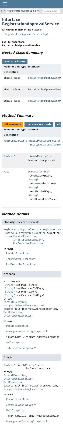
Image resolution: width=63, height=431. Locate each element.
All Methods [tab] (12, 124)
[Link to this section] (45, 53)
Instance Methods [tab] (39, 124)
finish (32, 156)
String (42, 156)
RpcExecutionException (28, 243)
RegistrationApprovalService (24, 10)
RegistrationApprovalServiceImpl (26, 34)
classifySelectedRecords (44, 140)
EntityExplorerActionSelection (25, 233)
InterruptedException (27, 239)
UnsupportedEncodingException (23, 305)
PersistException (24, 236)
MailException (13, 312)
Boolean (8, 156)
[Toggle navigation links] (5, 3)
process (33, 171)
